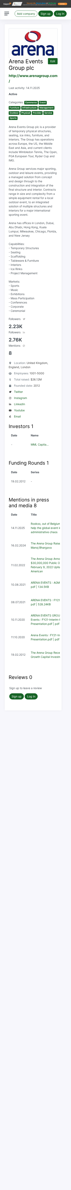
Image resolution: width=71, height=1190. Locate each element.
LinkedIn (19, 404)
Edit (52, 61)
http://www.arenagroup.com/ (33, 78)
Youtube (19, 410)
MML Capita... (40, 444)
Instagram (20, 398)
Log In (60, 13)
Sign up (45, 13)
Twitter (18, 391)
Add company (26, 13)
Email (17, 416)
